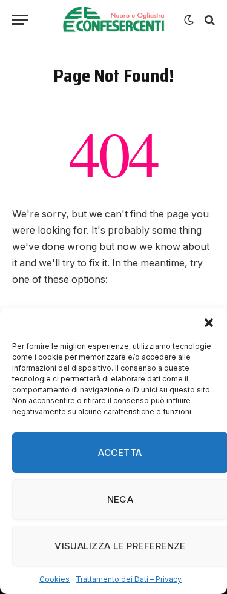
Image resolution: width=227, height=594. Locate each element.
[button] (209, 323)
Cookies (54, 579)
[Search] (208, 19)
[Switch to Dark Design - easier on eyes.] (189, 20)
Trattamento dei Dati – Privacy (129, 579)
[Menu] (20, 19)
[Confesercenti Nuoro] (113, 19)
